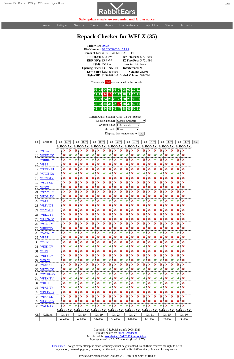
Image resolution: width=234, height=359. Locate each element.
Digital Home (57, 3)
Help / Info (150, 25)
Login (227, 3)
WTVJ (44, 251)
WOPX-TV (47, 155)
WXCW (45, 260)
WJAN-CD (47, 264)
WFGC (44, 150)
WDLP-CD (47, 292)
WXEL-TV (47, 305)
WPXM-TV (47, 191)
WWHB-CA (47, 273)
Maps (108, 25)
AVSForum (43, 3)
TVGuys (32, 3)
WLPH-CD (47, 301)
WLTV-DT (46, 205)
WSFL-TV (46, 223)
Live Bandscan (127, 25)
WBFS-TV (46, 255)
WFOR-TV (47, 196)
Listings (61, 25)
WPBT (44, 237)
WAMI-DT (46, 210)
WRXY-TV (47, 269)
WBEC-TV (47, 214)
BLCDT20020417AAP (115, 49)
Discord (22, 3)
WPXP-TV (46, 287)
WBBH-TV (47, 159)
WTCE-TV (47, 178)
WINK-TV (46, 246)
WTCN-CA (47, 173)
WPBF (44, 164)
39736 (105, 45)
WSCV (44, 242)
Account (185, 25)
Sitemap (169, 25)
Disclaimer (58, 346)
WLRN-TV (47, 219)
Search (78, 25)
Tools (93, 25)
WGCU (44, 200)
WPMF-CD (47, 169)
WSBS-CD (46, 182)
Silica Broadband (127, 332)
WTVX (44, 187)
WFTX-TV (47, 278)
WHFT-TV (46, 228)
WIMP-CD (46, 296)
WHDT (44, 283)
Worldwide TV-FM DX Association (125, 336)
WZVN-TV (47, 232)
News (45, 25)
